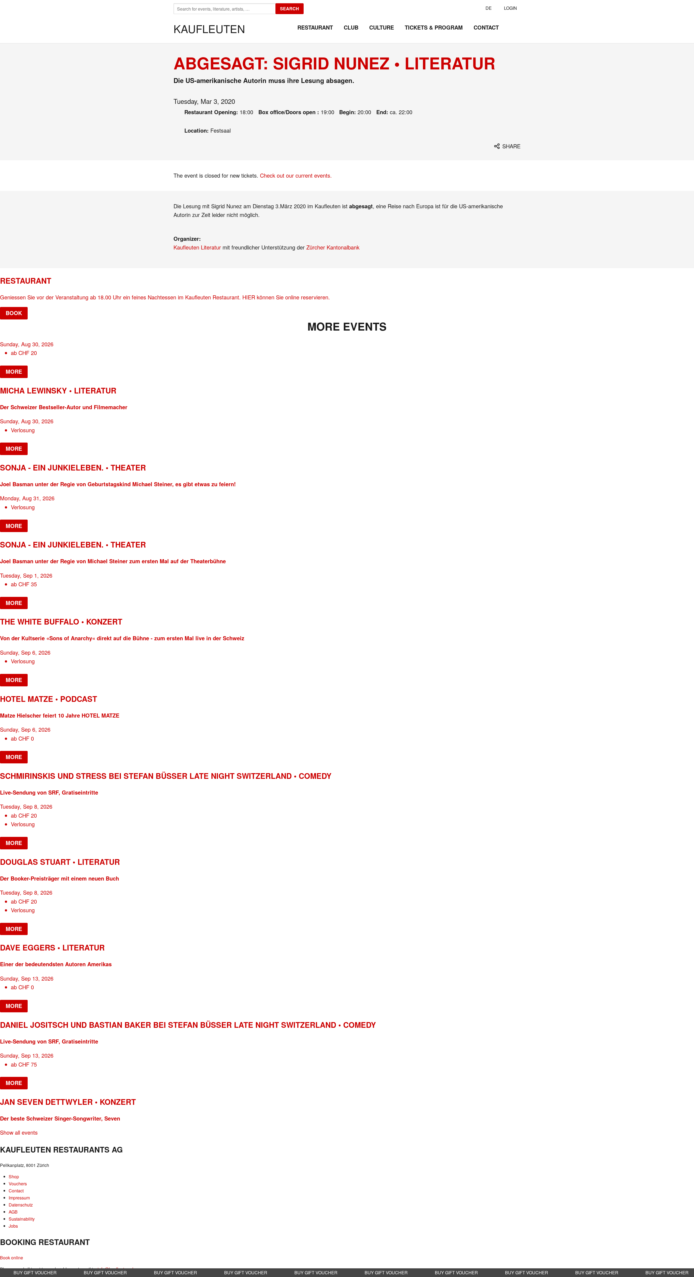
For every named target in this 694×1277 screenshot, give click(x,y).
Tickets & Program (434, 27)
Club (351, 27)
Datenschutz (21, 1205)
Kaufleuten (209, 28)
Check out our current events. (296, 175)
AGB (13, 1212)
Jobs (13, 1226)
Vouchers (18, 1183)
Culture (381, 27)
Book (14, 313)
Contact (486, 27)
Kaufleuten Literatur (197, 247)
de (489, 8)
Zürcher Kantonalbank (332, 247)
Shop (14, 1176)
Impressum (19, 1198)
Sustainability (22, 1219)
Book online (11, 1257)
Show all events (19, 1132)
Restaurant (315, 27)
